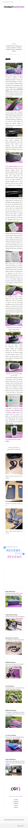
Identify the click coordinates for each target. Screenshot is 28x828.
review (14, 43)
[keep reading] (17, 595)
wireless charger (13, 166)
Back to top (21, 825)
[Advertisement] (14, 26)
